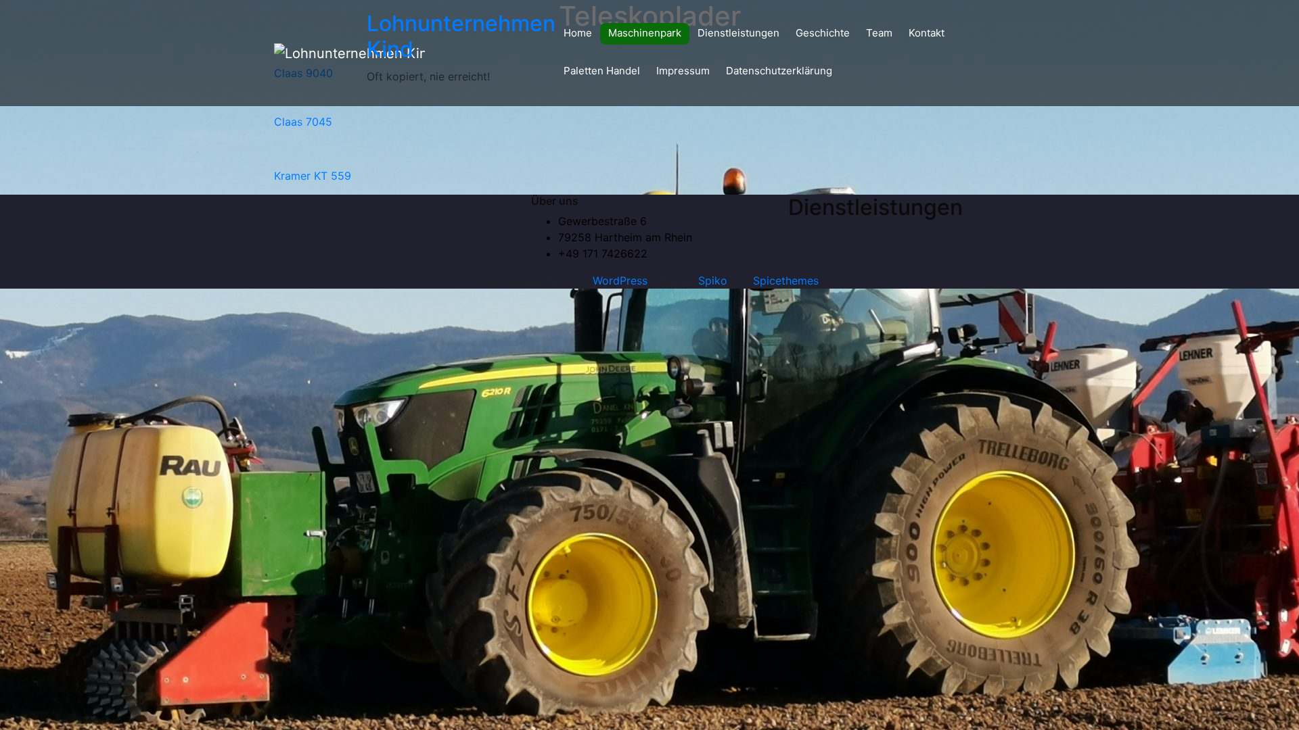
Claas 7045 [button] (303, 121)
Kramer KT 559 (312, 175)
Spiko (712, 280)
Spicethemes (786, 280)
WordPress (620, 280)
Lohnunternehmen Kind (461, 36)
